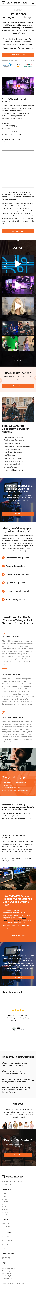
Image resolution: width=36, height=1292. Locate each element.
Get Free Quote (18, 386)
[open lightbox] (18, 86)
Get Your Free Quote (18, 55)
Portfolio (17, 674)
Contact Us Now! (18, 231)
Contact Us (18, 514)
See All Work (18, 360)
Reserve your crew (18, 935)
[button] (32, 2)
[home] (14, 2)
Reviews (15, 637)
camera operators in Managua (12, 960)
